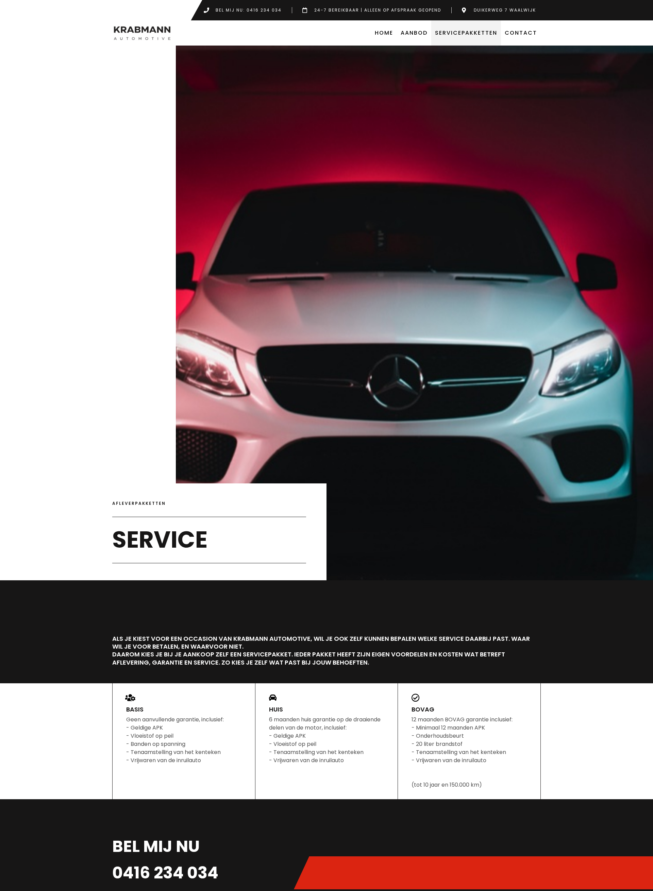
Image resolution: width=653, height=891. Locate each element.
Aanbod (414, 33)
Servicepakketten (466, 33)
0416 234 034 (165, 872)
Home (384, 33)
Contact (521, 33)
